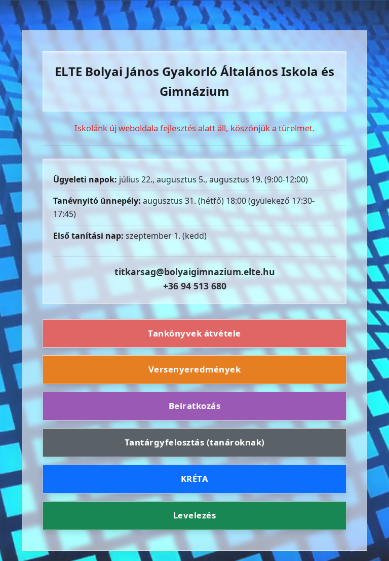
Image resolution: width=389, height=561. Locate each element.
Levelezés (194, 515)
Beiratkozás (195, 406)
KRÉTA (195, 478)
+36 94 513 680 (194, 286)
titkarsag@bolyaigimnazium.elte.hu (194, 272)
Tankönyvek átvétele (194, 333)
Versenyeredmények (194, 369)
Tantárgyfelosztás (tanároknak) (195, 442)
